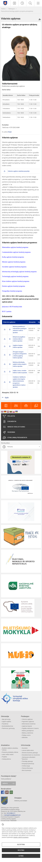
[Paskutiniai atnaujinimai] (22, 3)
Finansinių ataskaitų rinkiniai (10, 752)
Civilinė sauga (26, 766)
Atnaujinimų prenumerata (17, 437)
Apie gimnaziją (6, 719)
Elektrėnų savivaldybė (20, 800)
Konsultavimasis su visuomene (31, 755)
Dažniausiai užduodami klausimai (28, 758)
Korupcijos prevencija (28, 763)
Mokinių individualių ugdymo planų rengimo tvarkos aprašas (20, 364)
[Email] (11, 792)
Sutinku (21, 856)
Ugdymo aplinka (6, 721)
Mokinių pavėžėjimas (28, 730)
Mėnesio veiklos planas (16, 427)
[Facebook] (2, 792)
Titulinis (3, 9)
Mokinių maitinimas (27, 733)
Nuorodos (25, 748)
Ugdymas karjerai (27, 726)
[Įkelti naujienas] (14, 3)
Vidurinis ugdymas (27, 719)
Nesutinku (21, 850)
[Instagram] (7, 792)
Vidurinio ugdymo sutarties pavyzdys (18, 171)
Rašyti (10, 132)
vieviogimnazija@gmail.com (12, 815)
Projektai (11, 416)
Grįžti (7, 398)
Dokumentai (11, 421)
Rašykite (5, 783)
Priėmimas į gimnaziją (8, 728)
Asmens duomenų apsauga (30, 752)
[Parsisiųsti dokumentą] (4, 329)
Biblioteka (25, 737)
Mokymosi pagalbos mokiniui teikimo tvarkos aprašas (19, 339)
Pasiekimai (11, 432)
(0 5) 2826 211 (11, 813)
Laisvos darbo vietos (28, 750)
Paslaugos (11, 9)
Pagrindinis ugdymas (28, 721)
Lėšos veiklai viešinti (7, 754)
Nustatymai (21, 844)
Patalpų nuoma (26, 735)
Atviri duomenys (26, 770)
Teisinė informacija (27, 768)
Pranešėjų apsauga (27, 761)
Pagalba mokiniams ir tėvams (30, 728)
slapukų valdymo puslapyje (20, 837)
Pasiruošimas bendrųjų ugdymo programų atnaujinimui (17, 11)
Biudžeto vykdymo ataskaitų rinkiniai (10, 749)
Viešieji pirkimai (6, 759)
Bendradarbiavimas (7, 726)
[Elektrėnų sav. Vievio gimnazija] (5, 3)
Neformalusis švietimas (28, 724)
